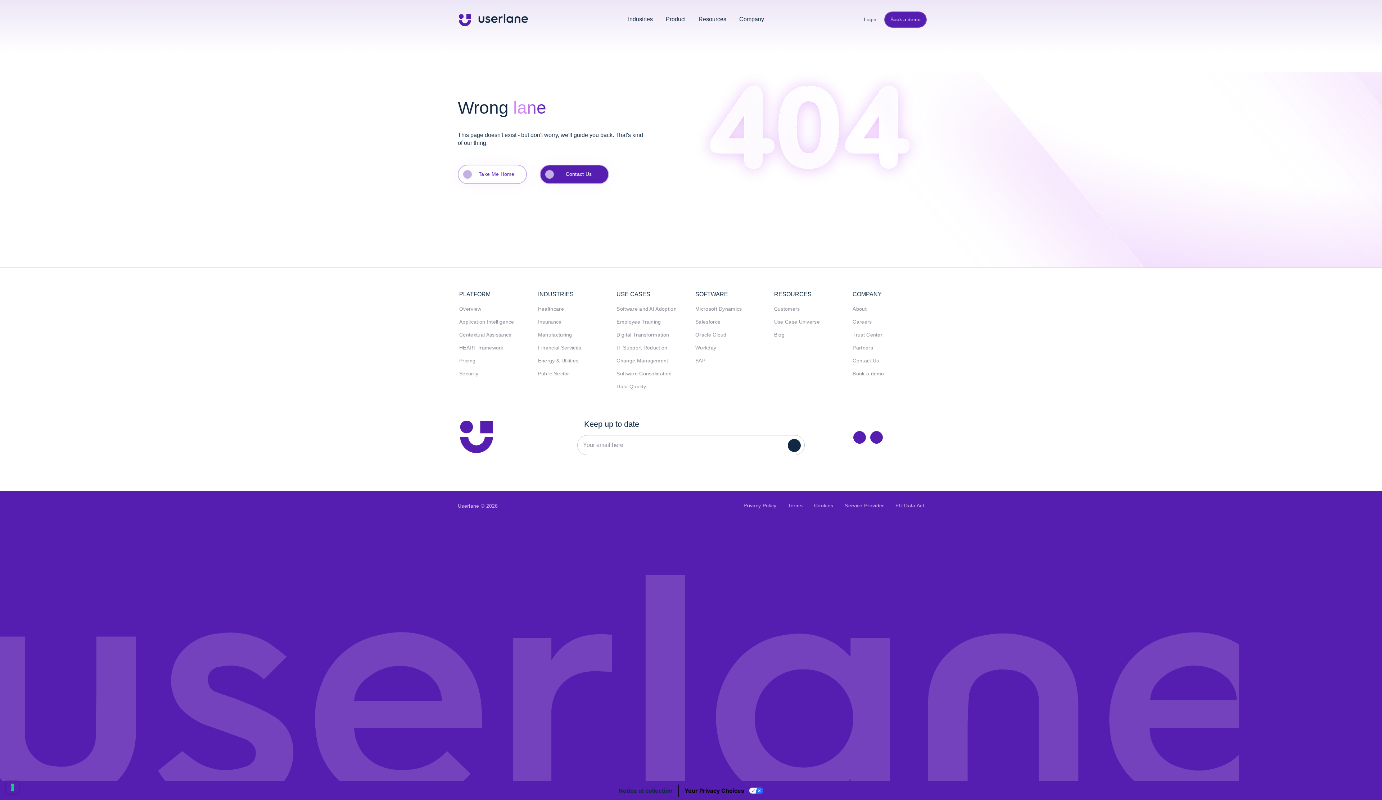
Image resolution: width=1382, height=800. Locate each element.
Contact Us (579, 174)
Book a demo (905, 19)
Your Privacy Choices (714, 790)
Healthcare (551, 309)
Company (751, 19)
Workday (705, 348)
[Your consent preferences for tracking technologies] (12, 787)
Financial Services (560, 348)
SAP (700, 361)
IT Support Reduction (642, 348)
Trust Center (867, 335)
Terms (795, 505)
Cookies (823, 505)
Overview (470, 309)
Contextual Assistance (485, 335)
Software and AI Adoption (647, 309)
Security (469, 373)
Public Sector (553, 373)
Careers (862, 322)
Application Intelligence (486, 322)
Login (867, 19)
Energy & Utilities (558, 361)
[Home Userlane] (476, 437)
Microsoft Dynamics (718, 309)
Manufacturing (555, 335)
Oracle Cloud (711, 335)
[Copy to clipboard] (876, 437)
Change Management (642, 361)
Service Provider (864, 505)
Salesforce (708, 322)
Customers (787, 309)
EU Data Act (909, 505)
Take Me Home (497, 174)
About (860, 309)
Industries (640, 19)
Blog (779, 335)
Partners (863, 348)
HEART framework (481, 348)
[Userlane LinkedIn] (859, 437)
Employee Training (639, 322)
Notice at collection (646, 790)
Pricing (467, 361)
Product (676, 19)
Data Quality (631, 386)
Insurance (550, 322)
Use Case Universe (797, 322)
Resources (712, 19)
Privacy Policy (760, 505)
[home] (493, 19)
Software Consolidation (644, 373)
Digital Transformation (643, 335)
